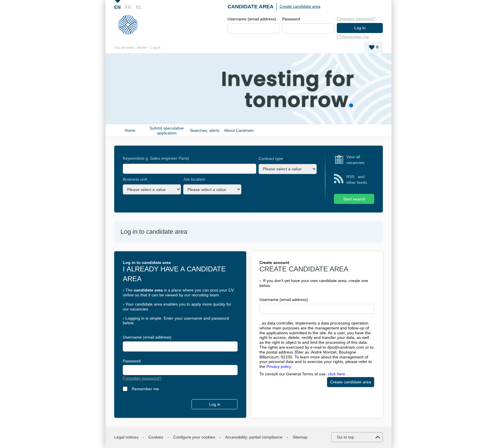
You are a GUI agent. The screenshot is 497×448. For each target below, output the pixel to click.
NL (139, 7)
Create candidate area (300, 6)
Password (291, 19)
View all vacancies (355, 160)
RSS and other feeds (356, 179)
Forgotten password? (356, 18)
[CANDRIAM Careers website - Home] (130, 24)
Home (141, 48)
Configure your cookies (194, 437)
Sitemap (300, 437)
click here (336, 374)
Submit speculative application (167, 130)
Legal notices (126, 437)
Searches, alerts (204, 130)
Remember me (355, 36)
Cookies (155, 437)
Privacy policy (278, 366)
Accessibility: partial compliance (253, 437)
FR (128, 7)
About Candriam (239, 130)
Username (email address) (252, 19)
